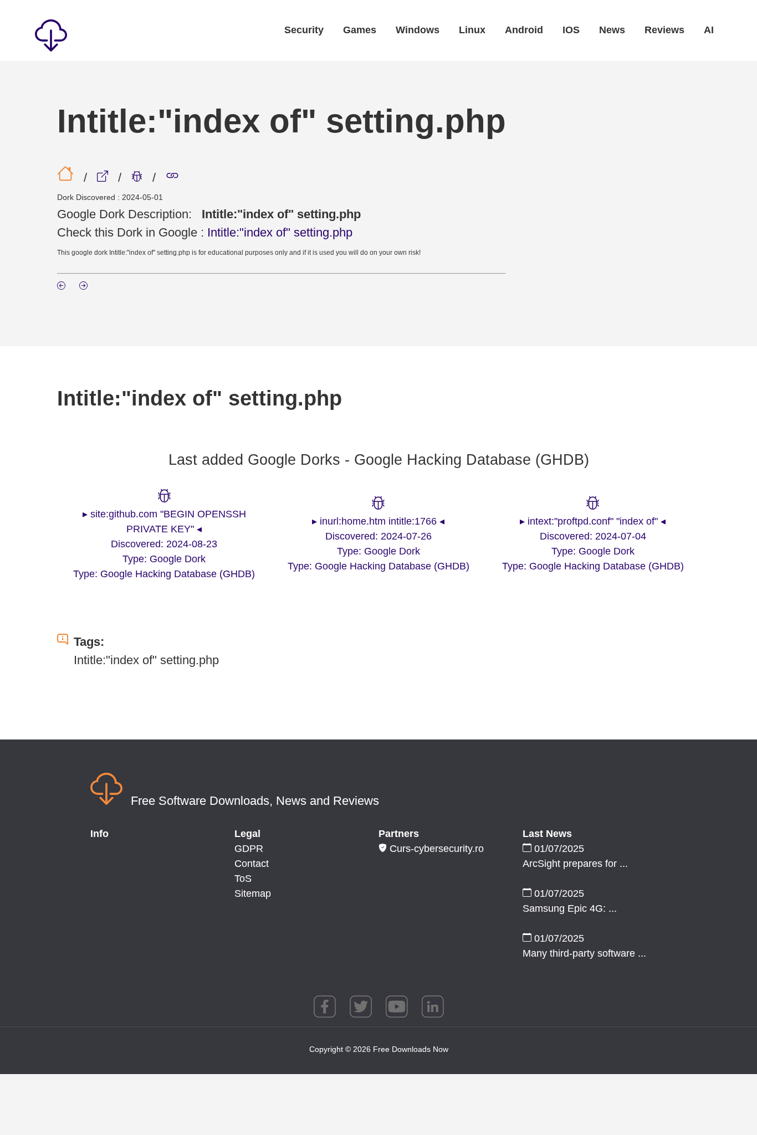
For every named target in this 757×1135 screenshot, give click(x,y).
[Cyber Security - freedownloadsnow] (104, 177)
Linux (472, 29)
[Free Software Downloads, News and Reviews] (101, 37)
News (612, 29)
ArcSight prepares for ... (575, 863)
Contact (251, 863)
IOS (571, 29)
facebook (325, 1006)
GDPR (248, 848)
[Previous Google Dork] (62, 286)
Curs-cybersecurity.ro (435, 848)
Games (359, 29)
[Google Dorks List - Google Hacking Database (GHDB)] (138, 177)
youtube (397, 1006)
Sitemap (252, 893)
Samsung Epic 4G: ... (570, 908)
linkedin (433, 1006)
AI (709, 29)
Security (304, 29)
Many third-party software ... (584, 953)
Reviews (664, 29)
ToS (243, 878)
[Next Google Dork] (83, 286)
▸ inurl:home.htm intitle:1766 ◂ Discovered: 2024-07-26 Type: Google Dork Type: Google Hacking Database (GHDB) (378, 544)
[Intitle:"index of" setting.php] (172, 177)
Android (524, 29)
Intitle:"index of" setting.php (279, 232)
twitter (361, 1006)
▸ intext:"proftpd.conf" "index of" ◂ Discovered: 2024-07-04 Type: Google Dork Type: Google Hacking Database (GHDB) (593, 544)
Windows (417, 29)
